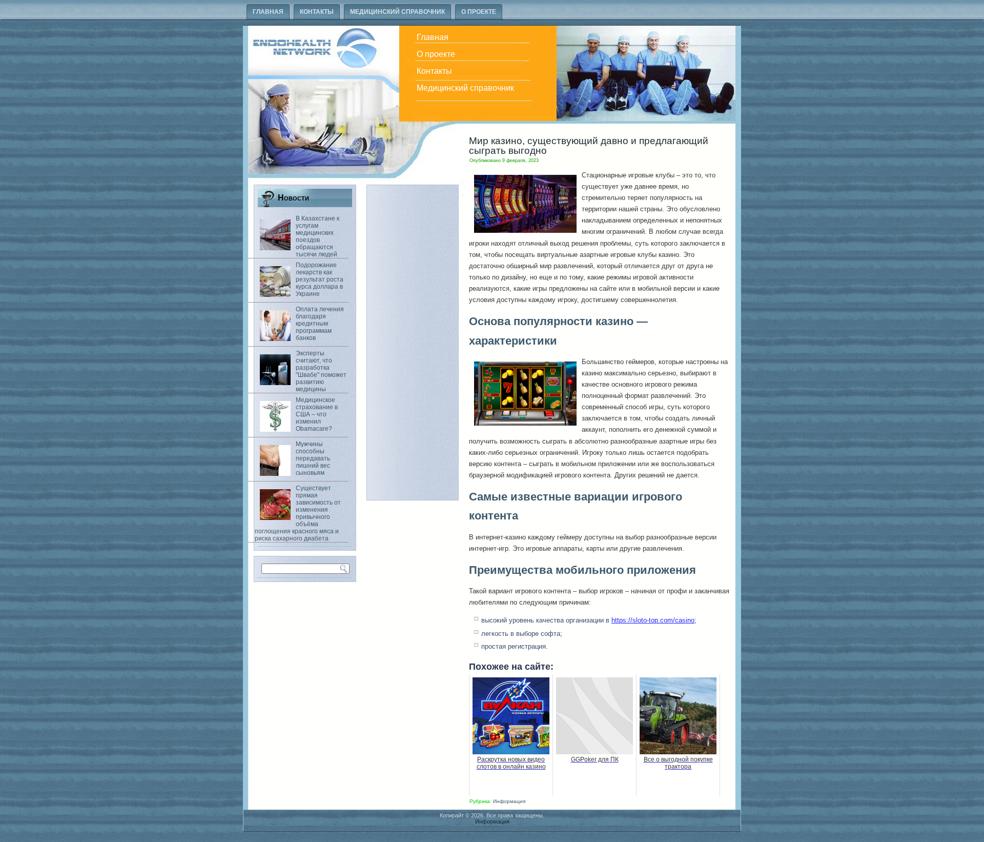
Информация (509, 801)
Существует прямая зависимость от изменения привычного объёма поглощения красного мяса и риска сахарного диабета (298, 513)
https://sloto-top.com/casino (652, 620)
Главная (268, 11)
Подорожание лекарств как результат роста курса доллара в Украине (319, 279)
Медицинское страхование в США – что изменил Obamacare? (317, 414)
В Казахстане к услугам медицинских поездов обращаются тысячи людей (317, 236)
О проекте (478, 11)
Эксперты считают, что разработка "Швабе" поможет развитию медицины (321, 371)
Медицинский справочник (397, 11)
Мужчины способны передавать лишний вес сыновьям (313, 458)
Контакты (317, 11)
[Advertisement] (412, 342)
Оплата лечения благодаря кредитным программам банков (320, 324)
